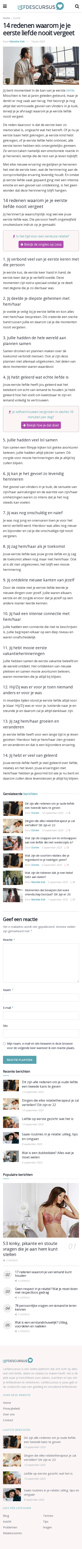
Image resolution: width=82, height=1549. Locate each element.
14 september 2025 (52, 813)
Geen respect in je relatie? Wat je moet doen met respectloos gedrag (46, 1291)
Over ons (9, 1414)
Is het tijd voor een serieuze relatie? (42, 236)
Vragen (47, 1527)
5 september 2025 (52, 847)
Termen (48, 1516)
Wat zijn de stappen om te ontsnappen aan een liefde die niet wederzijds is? (50, 840)
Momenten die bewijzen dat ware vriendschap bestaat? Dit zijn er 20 (48, 892)
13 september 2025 (52, 830)
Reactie (9, 940)
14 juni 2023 (38, 41)
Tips (45, 1521)
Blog (6, 1516)
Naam (8, 990)
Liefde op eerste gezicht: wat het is (47, 1119)
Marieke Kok (17, 41)
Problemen (10, 1527)
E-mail (8, 1008)
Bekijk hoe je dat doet (42, 425)
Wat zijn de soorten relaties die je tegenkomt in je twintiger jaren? (47, 857)
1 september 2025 (58, 899)
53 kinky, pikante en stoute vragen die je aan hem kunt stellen (30, 1248)
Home (6, 18)
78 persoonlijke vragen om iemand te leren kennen (45, 1307)
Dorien (35, 813)
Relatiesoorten (12, 1533)
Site (5, 1026)
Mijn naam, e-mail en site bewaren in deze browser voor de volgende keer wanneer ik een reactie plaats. (41, 1046)
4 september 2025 (52, 865)
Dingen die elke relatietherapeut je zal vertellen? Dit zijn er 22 (50, 823)
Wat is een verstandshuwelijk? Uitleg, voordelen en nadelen (41, 1324)
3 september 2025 (58, 882)
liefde (70, 90)
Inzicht (16, 18)
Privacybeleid (11, 1408)
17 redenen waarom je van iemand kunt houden (43, 1274)
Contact (8, 1420)
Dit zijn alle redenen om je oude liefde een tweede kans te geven (49, 805)
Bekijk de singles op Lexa (42, 244)
